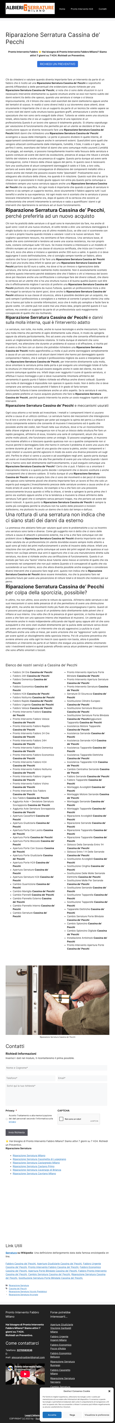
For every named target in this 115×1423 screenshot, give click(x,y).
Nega (72, 1415)
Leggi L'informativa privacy (39, 1415)
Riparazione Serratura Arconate (23, 1294)
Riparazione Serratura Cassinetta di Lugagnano (39, 1159)
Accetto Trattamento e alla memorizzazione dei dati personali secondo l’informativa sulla (31, 1118)
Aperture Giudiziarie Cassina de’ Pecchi (59, 1263)
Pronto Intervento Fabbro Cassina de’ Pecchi (53, 1267)
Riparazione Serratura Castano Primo (33, 1166)
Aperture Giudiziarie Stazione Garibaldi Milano (61, 1328)
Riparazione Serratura (19, 1285)
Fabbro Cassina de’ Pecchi (21, 1263)
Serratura (11, 1252)
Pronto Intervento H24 (82, 9)
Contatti (103, 9)
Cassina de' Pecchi (18, 1288)
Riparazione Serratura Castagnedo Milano (36, 1162)
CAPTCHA (64, 1110)
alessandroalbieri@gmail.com (28, 1357)
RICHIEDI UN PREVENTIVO (57, 64)
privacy (12, 1121)
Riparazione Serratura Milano (29, 1155)
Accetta (52, 1415)
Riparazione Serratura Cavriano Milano (34, 1173)
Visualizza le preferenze (97, 1415)
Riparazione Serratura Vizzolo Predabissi (28, 1291)
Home (62, 9)
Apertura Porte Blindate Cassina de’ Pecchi (52, 1270)
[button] (109, 1391)
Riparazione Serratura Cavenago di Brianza (37, 1169)
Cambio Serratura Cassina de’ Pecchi (49, 1274)
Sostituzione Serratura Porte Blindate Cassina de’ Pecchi (50, 1278)
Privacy (11, 1110)
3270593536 (24, 1350)
